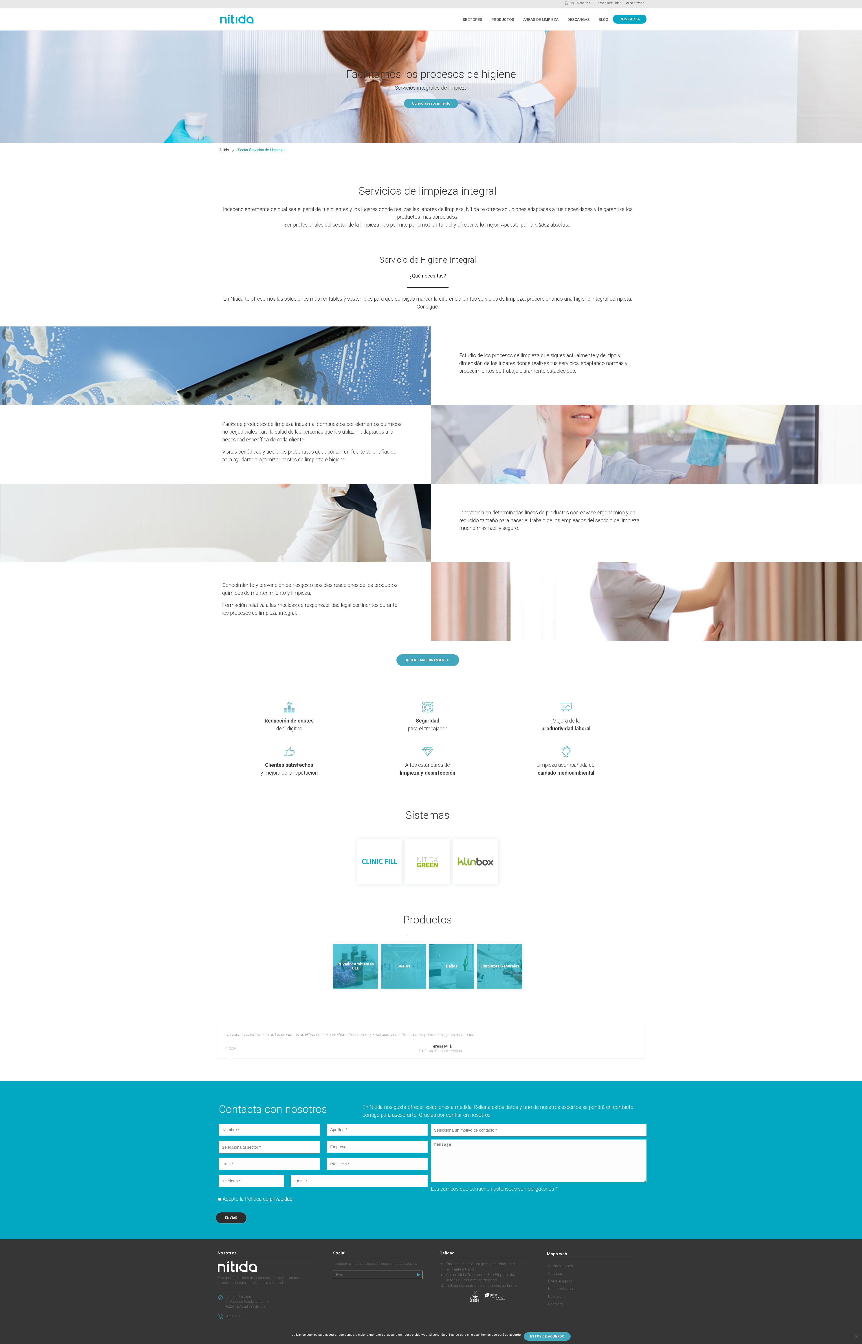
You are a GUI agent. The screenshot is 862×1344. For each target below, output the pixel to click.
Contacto (555, 1304)
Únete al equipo (560, 1281)
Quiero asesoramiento (431, 103)
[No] (856, 1336)
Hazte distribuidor (562, 1289)
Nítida (224, 150)
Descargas (578, 19)
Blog (603, 19)
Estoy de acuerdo (547, 1336)
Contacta (630, 19)
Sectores (472, 19)
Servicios (555, 1273)
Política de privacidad (268, 1199)
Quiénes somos (560, 1266)
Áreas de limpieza (541, 19)
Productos (502, 19)
